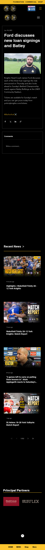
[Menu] (40, 8)
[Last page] (33, 438)
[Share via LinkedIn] (15, 122)
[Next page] (28, 438)
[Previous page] (17, 438)
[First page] (12, 438)
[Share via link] (21, 122)
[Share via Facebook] (5, 122)
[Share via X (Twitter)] (10, 122)
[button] (38, 17)
